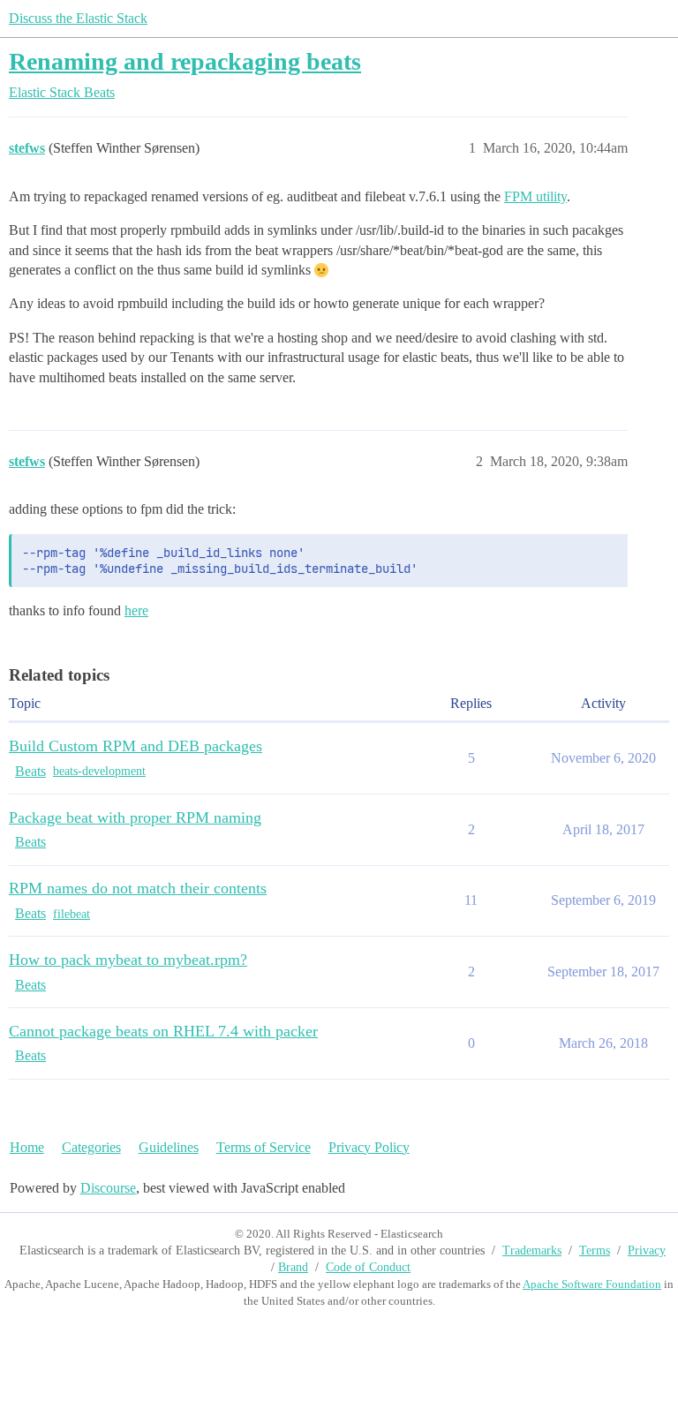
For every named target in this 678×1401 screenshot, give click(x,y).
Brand (293, 1267)
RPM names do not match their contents (138, 888)
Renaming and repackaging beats (185, 61)
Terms (594, 1250)
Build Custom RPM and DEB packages (135, 746)
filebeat (71, 914)
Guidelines (169, 1147)
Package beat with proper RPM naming (135, 817)
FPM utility (535, 196)
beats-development (99, 771)
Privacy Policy (369, 1147)
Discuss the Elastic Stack (78, 18)
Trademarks (531, 1250)
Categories (91, 1147)
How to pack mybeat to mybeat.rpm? (128, 959)
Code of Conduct (368, 1267)
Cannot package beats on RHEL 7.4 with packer (163, 1031)
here (136, 610)
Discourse (108, 1187)
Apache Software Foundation (592, 1284)
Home (27, 1147)
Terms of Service (263, 1147)
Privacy (647, 1250)
